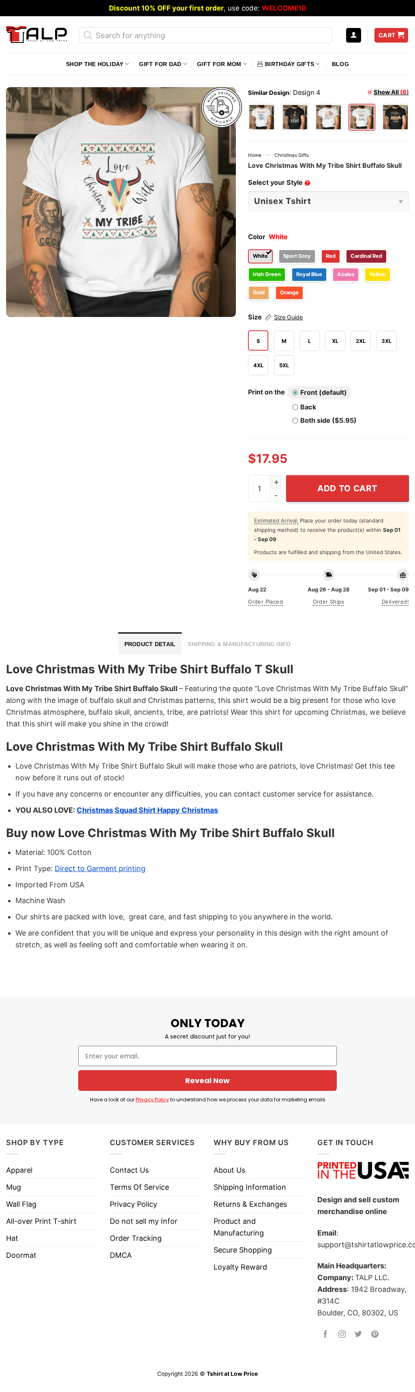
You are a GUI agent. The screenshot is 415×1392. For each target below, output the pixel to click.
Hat (12, 1238)
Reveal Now (207, 1080)
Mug (13, 1187)
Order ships (328, 601)
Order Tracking (136, 1238)
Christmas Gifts (291, 155)
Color (256, 237)
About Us (229, 1170)
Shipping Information (250, 1187)
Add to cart (347, 488)
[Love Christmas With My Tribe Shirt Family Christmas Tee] (295, 117)
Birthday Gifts (289, 64)
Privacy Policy (152, 1099)
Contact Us (129, 1170)
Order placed (265, 601)
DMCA (121, 1255)
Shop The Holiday (94, 64)
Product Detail (150, 644)
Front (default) (323, 392)
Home (254, 155)
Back (308, 407)
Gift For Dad (160, 64)
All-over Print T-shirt (41, 1221)
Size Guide (288, 317)
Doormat (21, 1255)
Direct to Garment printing (100, 868)
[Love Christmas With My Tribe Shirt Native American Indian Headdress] (328, 117)
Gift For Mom (219, 64)
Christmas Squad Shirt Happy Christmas (147, 810)
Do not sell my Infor (144, 1221)
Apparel (19, 1170)
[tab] (150, 643)
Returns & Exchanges (250, 1204)
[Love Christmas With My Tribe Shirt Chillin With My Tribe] (395, 117)
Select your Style (278, 182)
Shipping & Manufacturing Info (239, 644)
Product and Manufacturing (239, 1227)
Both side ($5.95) (328, 420)
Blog (340, 64)
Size (275, 317)
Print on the (266, 392)
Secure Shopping (243, 1250)
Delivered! (395, 601)
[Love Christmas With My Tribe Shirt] (261, 117)
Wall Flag (21, 1204)
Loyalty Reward (240, 1267)
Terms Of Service (139, 1187)
